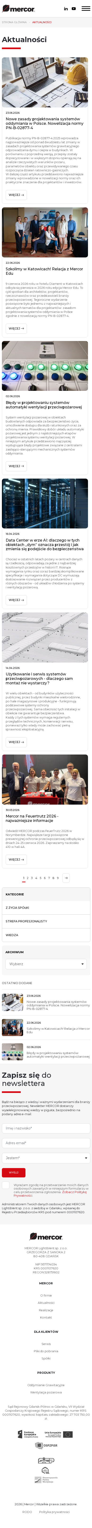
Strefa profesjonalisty (26, 921)
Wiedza (12, 935)
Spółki (46, 1358)
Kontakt (46, 1317)
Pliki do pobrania (46, 1351)
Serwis (46, 1344)
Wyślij (13, 1172)
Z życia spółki (17, 907)
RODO (27, 1512)
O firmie (46, 1295)
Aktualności (46, 1302)
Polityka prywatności (54, 1512)
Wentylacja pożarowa (46, 1392)
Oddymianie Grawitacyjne (46, 1385)
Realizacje (46, 1310)
